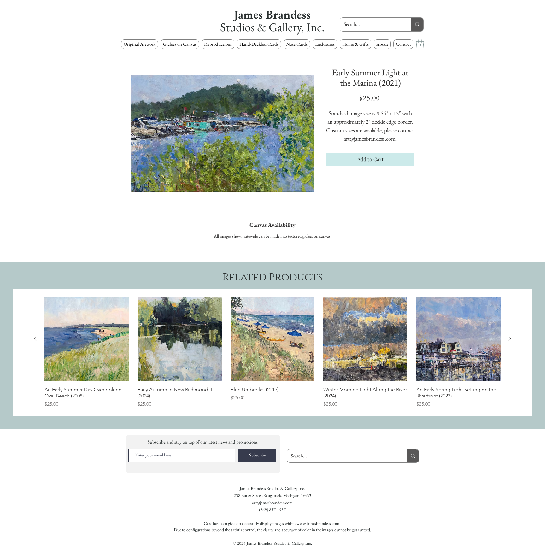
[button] (218, 44)
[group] (272, 352)
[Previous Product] (35, 339)
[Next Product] (509, 339)
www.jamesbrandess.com (317, 523)
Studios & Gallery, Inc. (272, 27)
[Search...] (417, 24)
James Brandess (272, 14)
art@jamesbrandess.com (272, 502)
